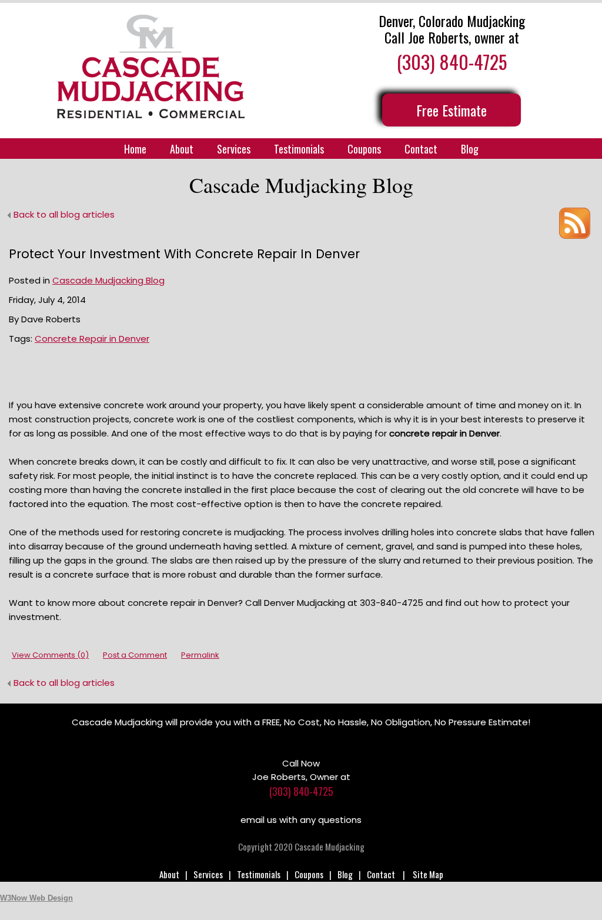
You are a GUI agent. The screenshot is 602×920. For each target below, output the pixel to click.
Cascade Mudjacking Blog (108, 280)
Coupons (364, 148)
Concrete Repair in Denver (92, 338)
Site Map (428, 874)
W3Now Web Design (36, 898)
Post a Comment (135, 655)
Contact (420, 148)
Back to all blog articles (64, 214)
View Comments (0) (50, 655)
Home (135, 148)
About (181, 148)
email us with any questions (301, 820)
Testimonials (299, 148)
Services (233, 148)
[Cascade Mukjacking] (150, 66)
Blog (470, 148)
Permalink (200, 655)
